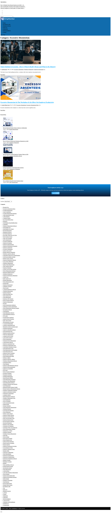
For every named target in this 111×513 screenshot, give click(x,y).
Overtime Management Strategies (10, 213)
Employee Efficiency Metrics (9, 359)
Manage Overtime (6, 460)
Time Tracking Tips (7, 295)
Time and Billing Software (8, 464)
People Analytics (6, 444)
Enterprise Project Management (9, 340)
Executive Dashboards (7, 241)
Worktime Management (8, 376)
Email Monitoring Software (8, 312)
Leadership (5, 224)
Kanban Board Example (8, 466)
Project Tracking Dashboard (8, 371)
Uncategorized (6, 505)
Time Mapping (6, 364)
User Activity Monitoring (8, 261)
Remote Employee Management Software (11, 388)
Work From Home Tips (8, 294)
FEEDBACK (6, 503)
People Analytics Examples (8, 443)
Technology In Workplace (14, 169)
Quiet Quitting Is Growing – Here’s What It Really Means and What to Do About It (28, 67)
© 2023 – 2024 (8, 508)
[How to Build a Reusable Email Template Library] (8, 179)
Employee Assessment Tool (8, 343)
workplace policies (7, 395)
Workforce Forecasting (7, 480)
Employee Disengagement (8, 244)
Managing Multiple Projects (8, 272)
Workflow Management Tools (9, 398)
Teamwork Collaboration (8, 452)
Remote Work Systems (7, 485)
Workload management (7, 328)
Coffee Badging (6, 216)
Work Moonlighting (7, 454)
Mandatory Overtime (7, 461)
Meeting (4, 463)
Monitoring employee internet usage (10, 326)
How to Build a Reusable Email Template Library (13, 180)
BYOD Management (7, 230)
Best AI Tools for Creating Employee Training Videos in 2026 (15, 154)
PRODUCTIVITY (7, 26)
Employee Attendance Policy (9, 449)
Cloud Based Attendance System (9, 347)
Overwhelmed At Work (8, 447)
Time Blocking (6, 481)
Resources (5, 221)
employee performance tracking (9, 392)
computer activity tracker (8, 336)
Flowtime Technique (7, 373)
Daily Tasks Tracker (7, 320)
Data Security (6, 288)
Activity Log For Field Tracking (9, 269)
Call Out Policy (6, 471)
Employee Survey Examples (9, 353)
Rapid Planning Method (8, 378)
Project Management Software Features (11, 308)
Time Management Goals (8, 348)
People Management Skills (8, 356)
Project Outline (6, 436)
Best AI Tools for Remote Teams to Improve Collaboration (15, 127)
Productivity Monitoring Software (10, 458)
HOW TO (5, 27)
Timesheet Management (8, 291)
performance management (8, 393)
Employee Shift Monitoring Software (10, 365)
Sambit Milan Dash (6, 105)
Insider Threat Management (8, 264)
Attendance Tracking (7, 286)
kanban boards (6, 404)
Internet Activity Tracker (8, 258)
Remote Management (13, 129)
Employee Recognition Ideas (9, 475)
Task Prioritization (6, 399)
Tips (4, 488)
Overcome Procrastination (8, 410)
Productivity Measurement (8, 455)
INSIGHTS (5, 29)
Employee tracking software (8, 333)
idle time (5, 303)
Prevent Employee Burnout (8, 421)
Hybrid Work (5, 283)
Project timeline (6, 474)
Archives (2, 201)
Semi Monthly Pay (7, 227)
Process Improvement (7, 483)
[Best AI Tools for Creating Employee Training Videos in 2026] (8, 152)
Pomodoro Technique (7, 374)
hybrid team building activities (9, 257)
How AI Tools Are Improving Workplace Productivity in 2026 (15, 141)
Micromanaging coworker (8, 322)
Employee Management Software (10, 226)
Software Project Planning (8, 441)
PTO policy (5, 315)
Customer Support (6, 218)
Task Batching (6, 311)
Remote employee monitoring (9, 252)
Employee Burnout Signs (8, 419)
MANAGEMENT (7, 30)
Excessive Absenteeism (19, 69)
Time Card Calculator (7, 238)
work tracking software (7, 337)
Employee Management (8, 302)
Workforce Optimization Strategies (10, 390)
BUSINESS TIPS (6, 24)
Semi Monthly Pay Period (8, 229)
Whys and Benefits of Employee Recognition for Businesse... (13, 6)
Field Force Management (8, 334)
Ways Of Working (6, 401)
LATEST (5, 492)
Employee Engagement (38, 69)
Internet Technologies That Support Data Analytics (13, 167)
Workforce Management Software (10, 360)
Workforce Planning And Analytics (10, 384)
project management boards (8, 402)
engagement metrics (7, 362)
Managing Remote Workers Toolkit (10, 387)
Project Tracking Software (8, 300)
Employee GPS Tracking (8, 298)
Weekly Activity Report (8, 413)
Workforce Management (8, 263)
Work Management (7, 469)
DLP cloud (5, 370)
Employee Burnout (7, 292)
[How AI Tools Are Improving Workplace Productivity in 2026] (8, 139)
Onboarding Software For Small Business (11, 255)
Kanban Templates (7, 405)
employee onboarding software (15, 155)
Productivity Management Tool (9, 345)
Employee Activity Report (8, 416)
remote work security (7, 250)
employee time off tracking (8, 319)
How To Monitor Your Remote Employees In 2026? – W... (12, 5)
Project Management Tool (8, 281)
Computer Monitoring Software (9, 289)
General (4, 32)
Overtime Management (7, 210)
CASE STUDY (6, 500)
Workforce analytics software (9, 253)
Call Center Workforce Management (10, 472)
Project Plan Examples (7, 438)
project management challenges (9, 305)
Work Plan (5, 435)
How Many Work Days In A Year (10, 235)
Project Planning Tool (7, 440)
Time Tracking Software (8, 266)
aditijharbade (4, 69)
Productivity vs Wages (7, 430)
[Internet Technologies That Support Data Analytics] (8, 166)
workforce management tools (9, 325)
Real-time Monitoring (7, 423)
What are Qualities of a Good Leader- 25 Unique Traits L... (13, 8)
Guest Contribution (7, 212)
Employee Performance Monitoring (10, 275)
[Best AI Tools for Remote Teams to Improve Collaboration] (8, 126)
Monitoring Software (7, 232)
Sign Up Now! (55, 193)
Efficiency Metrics (7, 357)
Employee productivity (7, 247)
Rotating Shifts (6, 450)
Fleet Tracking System (7, 236)
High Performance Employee (9, 396)
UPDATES (5, 497)
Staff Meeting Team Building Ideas (10, 222)
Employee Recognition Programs (10, 477)
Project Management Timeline (9, 429)
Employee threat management (9, 367)
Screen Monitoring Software (9, 314)
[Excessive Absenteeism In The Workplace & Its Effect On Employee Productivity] (21, 99)
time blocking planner (7, 468)
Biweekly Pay (6, 207)
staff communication (13, 182)
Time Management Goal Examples (10, 350)
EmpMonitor (14, 508)
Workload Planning (7, 409)
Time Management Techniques (9, 379)
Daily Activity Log (7, 278)
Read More (3, 74)
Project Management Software (9, 270)
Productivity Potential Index (8, 457)
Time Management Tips (8, 351)
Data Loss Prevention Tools (8, 418)
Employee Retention (7, 267)
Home (4, 22)
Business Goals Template (8, 424)
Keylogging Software (7, 309)
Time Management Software (9, 382)
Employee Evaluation (7, 243)
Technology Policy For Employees (10, 427)
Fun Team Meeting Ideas (8, 219)
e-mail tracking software (8, 342)
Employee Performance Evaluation (10, 246)
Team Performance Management (9, 407)
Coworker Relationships (8, 323)
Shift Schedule (6, 478)
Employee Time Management (9, 381)
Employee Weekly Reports (8, 415)
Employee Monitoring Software (9, 260)
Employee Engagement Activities (10, 446)
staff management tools (7, 331)
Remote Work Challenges (8, 354)
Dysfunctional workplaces (8, 317)
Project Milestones (7, 412)
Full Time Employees (7, 233)
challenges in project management (10, 306)
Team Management (7, 297)
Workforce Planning (7, 432)
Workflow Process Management (9, 433)
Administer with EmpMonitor (9, 502)
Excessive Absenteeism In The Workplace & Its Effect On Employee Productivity (27, 102)
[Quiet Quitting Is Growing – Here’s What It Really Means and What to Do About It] (21, 63)
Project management (7, 339)
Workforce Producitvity (29, 69)
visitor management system (8, 215)
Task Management (7, 385)
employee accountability (8, 368)
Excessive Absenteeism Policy (33, 105)
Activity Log (5, 277)
